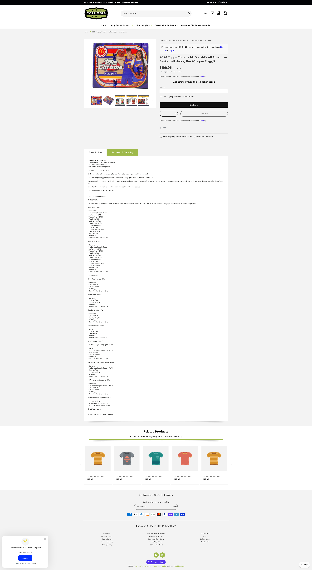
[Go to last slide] (81, 464)
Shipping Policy (106, 536)
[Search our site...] (189, 13)
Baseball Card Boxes (156, 536)
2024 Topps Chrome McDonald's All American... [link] (109, 32)
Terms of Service (107, 542)
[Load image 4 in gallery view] (132, 100)
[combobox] (156, 13)
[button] (225, 13)
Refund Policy (107, 539)
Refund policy (205, 539)
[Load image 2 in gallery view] (108, 100)
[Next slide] (231, 464)
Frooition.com (179, 566)
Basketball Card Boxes (156, 539)
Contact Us (205, 542)
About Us (106, 533)
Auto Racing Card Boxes (156, 533)
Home (86, 32)
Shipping (163, 72)
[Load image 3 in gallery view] (120, 100)
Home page (205, 533)
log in (172, 50)
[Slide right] (152, 100)
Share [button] (164, 128)
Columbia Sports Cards (142, 566)
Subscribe (175, 507)
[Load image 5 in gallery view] (143, 100)
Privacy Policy (107, 545)
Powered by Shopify (159, 566)
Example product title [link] (95, 477)
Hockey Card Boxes (156, 545)
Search (205, 536)
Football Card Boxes (156, 542)
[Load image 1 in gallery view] (96, 100)
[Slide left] (88, 100)
